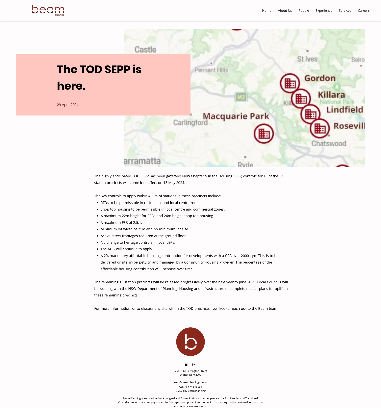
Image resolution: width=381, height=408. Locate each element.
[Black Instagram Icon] (194, 365)
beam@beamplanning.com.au (190, 382)
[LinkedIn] (187, 365)
